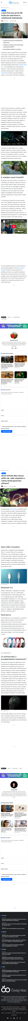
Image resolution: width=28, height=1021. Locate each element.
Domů (3, 7)
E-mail (2, 415)
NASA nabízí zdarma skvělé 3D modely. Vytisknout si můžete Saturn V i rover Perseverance (7, 381)
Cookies (25, 1012)
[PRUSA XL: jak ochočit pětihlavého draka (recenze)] (21, 374)
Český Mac (24, 1006)
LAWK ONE (4, 73)
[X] (14, 348)
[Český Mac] (14, 2)
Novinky (7, 7)
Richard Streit (5, 20)
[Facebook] (12, 348)
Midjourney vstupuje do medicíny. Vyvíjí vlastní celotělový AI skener (20, 365)
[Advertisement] (14, 93)
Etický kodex (14, 1014)
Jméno (2, 410)
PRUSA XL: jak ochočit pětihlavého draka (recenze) (19, 381)
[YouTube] (16, 348)
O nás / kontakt (8, 1012)
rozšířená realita (16, 317)
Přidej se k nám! (19, 1012)
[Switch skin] (1, 2)
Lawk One (9, 317)
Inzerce (13, 1012)
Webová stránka (4, 421)
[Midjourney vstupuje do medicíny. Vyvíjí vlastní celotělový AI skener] (21, 358)
